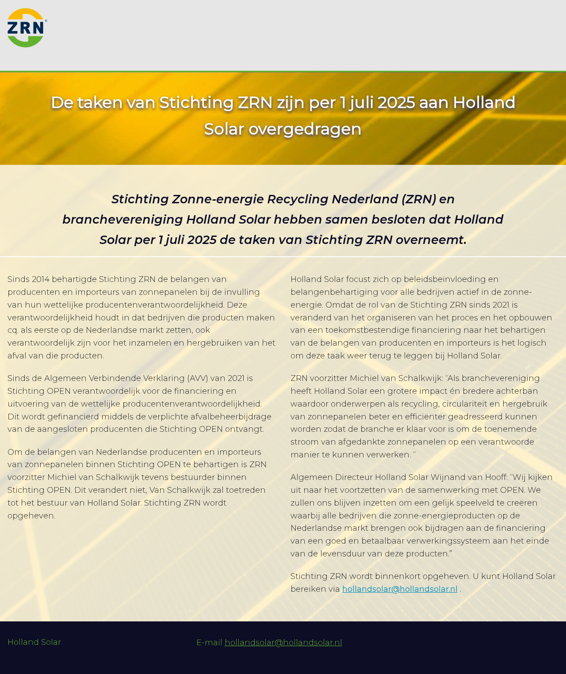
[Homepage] (27, 22)
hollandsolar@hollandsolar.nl (400, 589)
